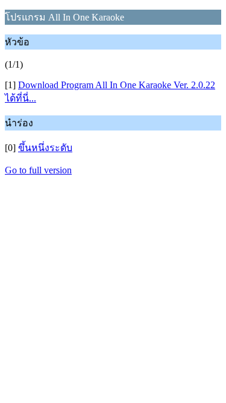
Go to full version (38, 170)
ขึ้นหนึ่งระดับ (45, 148)
